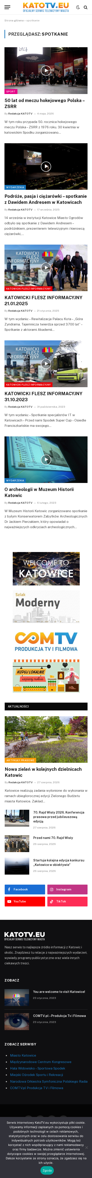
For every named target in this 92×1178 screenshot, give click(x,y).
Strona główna (14, 20)
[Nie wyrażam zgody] (86, 1147)
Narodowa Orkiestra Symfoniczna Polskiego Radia (49, 1081)
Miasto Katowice (23, 1055)
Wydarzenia (15, 187)
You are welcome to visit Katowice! (59, 992)
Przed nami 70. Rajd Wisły (53, 838)
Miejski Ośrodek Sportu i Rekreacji (36, 1075)
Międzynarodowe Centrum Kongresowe (40, 1062)
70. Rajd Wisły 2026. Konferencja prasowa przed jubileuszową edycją (58, 817)
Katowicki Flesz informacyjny (28, 288)
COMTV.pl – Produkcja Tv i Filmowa (59, 1016)
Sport (11, 91)
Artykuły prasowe (20, 760)
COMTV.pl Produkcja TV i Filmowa (36, 1088)
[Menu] (7, 7)
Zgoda (47, 1170)
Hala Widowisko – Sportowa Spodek (37, 1068)
